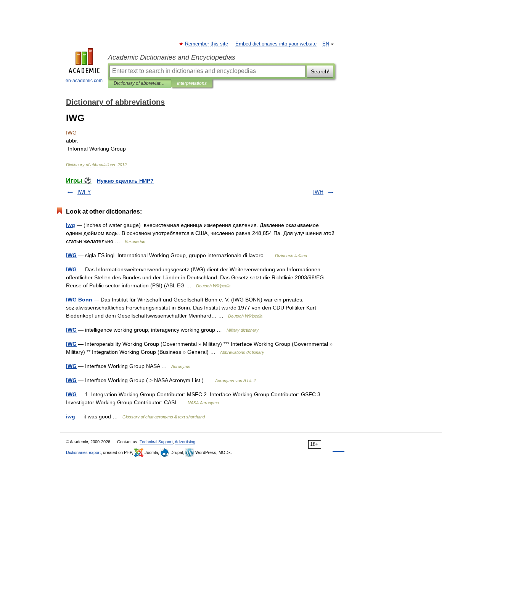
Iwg (70, 225)
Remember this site (207, 44)
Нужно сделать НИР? (125, 181)
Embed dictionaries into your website (276, 44)
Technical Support (156, 441)
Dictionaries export (83, 452)
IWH (318, 192)
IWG (71, 255)
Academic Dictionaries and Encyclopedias (171, 57)
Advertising (185, 441)
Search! (320, 71)
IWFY (84, 192)
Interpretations (192, 83)
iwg (70, 416)
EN (325, 44)
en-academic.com (84, 80)
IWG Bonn (79, 300)
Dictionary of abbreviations (139, 83)
